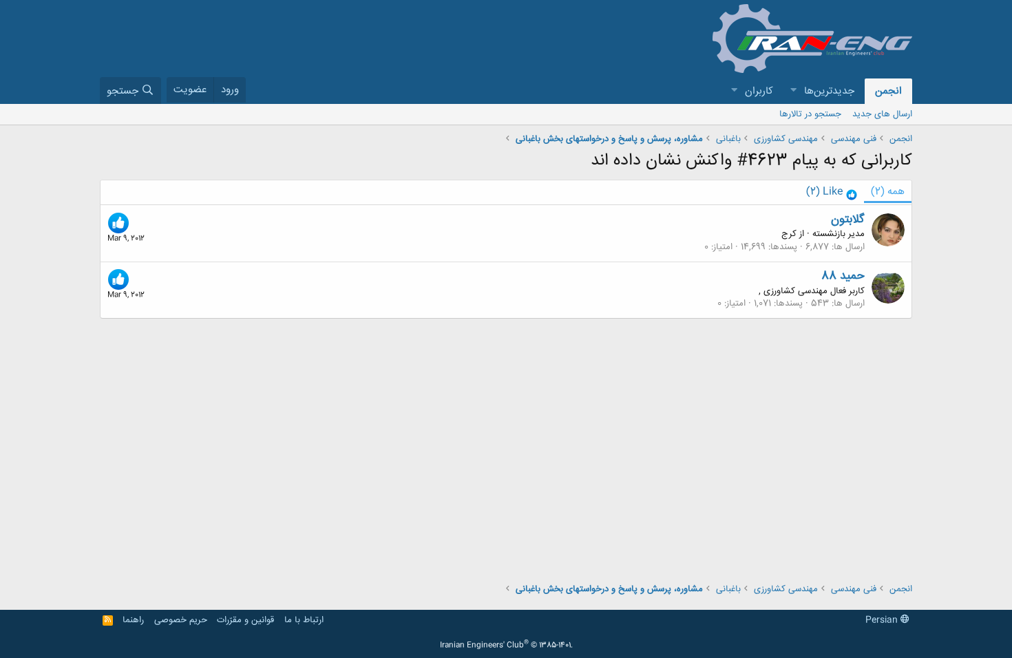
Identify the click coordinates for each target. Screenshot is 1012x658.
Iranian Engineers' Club (506, 645)
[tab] (831, 192)
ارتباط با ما (304, 620)
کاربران (759, 91)
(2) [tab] (888, 191)
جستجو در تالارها (810, 114)
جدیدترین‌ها (829, 91)
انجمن (888, 91)
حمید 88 (843, 276)
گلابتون (848, 219)
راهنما (133, 620)
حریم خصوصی (180, 620)
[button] (793, 91)
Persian (882, 620)
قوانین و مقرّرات (245, 620)
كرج (789, 234)
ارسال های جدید (882, 114)
